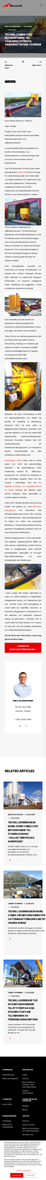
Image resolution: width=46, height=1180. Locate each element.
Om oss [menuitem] (25, 1116)
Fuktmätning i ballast (13, 460)
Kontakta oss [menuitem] (27, 1135)
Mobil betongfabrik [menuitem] (10, 1079)
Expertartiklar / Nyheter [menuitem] (29, 1100)
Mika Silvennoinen (13, 26)
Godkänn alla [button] (16, 1175)
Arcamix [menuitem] (25, 1079)
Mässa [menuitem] (25, 1110)
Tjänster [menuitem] (6, 1099)
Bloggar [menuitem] (25, 1106)
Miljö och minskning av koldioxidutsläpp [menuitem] (30, 1129)
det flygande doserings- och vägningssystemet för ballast (23, 486)
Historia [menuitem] (25, 1121)
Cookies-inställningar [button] (23, 1170)
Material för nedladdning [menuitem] (7, 1126)
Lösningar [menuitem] (7, 1070)
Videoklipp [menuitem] (6, 1121)
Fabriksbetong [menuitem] (8, 1075)
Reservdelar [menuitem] (7, 1104)
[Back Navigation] (23, 62)
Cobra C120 (22, 172)
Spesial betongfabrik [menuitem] (27, 1092)
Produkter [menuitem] (27, 1070)
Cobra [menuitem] (24, 1075)
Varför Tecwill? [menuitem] (28, 1125)
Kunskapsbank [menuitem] (9, 1116)
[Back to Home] (12, 5)
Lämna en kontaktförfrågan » (23, 647)
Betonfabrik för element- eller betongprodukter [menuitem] (29, 1084)
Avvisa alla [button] (30, 1175)
